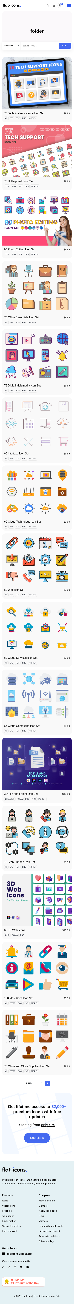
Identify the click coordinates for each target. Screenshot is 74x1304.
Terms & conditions (49, 1236)
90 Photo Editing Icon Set (19, 249)
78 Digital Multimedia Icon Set (22, 385)
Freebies (7, 1210)
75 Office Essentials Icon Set (21, 317)
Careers (43, 1221)
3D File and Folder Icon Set (21, 793)
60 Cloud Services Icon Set (20, 657)
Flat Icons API (9, 1231)
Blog (41, 1216)
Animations (8, 1216)
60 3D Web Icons (14, 930)
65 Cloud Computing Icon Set (22, 725)
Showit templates (11, 1226)
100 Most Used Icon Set (18, 998)
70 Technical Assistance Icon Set (24, 113)
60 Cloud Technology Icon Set (22, 521)
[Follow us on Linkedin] (28, 1266)
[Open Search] (48, 5)
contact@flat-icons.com (19, 1253)
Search (64, 45)
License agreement (49, 1231)
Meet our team (47, 1200)
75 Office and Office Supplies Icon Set (27, 1066)
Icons (5, 1200)
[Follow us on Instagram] (9, 1266)
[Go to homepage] (12, 5)
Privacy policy (46, 1241)
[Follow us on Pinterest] (3, 1266)
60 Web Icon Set (14, 589)
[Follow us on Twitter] (21, 1266)
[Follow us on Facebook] (15, 1266)
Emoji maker (9, 1221)
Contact (43, 1205)
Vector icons (8, 1205)
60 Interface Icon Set (16, 453)
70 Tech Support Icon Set (19, 862)
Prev (29, 1083)
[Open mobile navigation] (69, 5)
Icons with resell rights (51, 1226)
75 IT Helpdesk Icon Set (18, 181)
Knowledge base (48, 1210)
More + (32, 118)
